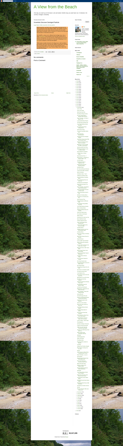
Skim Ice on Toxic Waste (81, 302)
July (78, 398)
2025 (77, 82)
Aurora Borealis (80, 294)
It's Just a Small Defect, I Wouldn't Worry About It (82, 116)
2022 (77, 87)
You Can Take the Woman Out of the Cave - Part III (83, 246)
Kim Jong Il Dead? (80, 265)
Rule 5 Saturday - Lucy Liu (82, 354)
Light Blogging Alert (81, 336)
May (78, 402)
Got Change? (79, 356)
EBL (77, 60)
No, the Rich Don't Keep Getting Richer (81, 127)
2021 (77, 89)
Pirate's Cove (79, 72)
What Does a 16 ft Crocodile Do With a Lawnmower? (82, 145)
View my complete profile (80, 36)
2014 (77, 100)
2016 (77, 97)
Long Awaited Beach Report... (83, 120)
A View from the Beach (55, 6)
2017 (77, 96)
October (79, 393)
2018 (77, 94)
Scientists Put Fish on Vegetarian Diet (81, 162)
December (79, 107)
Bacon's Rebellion (80, 56)
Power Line (79, 74)
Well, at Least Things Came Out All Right (82, 251)
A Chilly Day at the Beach (82, 287)
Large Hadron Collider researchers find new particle (44, 25)
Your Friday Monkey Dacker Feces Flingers (82, 373)
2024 (77, 84)
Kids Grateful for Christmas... (82, 151)
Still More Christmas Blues (82, 195)
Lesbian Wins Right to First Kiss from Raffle (82, 225)
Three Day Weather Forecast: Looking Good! (82, 190)
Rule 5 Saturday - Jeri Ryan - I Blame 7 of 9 (83, 119)
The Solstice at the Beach (82, 214)
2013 (77, 102)
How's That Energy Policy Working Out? (82, 223)
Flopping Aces (79, 62)
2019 (77, 92)
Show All (88, 76)
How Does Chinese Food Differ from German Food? (83, 140)
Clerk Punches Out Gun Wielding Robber (81, 165)
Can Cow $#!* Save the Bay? (82, 240)
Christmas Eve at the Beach (82, 182)
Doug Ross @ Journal (81, 58)
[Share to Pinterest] (54, 52)
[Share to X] (51, 52)
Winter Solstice (80, 215)
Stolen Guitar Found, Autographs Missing (81, 333)
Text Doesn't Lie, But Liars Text (83, 217)
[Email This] (48, 52)
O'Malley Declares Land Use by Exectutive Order (82, 230)
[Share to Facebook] (52, 52)
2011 (77, 105)
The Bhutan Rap (80, 340)
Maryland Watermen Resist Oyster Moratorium (82, 368)
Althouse (78, 54)
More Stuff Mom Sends (81, 218)
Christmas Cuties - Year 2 (82, 173)
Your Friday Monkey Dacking (82, 206)
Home (52, 93)
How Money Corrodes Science (83, 385)
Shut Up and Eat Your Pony (82, 147)
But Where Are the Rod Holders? (81, 280)
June (78, 400)
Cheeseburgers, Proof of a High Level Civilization (82, 318)
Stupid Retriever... (80, 238)
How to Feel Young (80, 129)
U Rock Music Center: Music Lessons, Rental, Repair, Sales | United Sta (82, 42)
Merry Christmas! (80, 172)
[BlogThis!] (50, 52)
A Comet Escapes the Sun (82, 295)
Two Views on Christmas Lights (83, 269)
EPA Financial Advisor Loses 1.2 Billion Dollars (82, 149)
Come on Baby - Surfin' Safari (83, 320)
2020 (77, 91)
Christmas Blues (80, 227)
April (78, 403)
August (78, 396)
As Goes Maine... (80, 160)
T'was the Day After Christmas (83, 170)
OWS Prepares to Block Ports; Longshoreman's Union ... (83, 353)
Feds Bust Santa (80, 167)
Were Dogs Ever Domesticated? (80, 134)
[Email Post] (46, 51)
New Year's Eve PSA (81, 112)
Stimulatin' (79, 370)
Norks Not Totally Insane (82, 212)
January (79, 408)
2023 (77, 86)
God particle (42, 36)
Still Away (79, 335)
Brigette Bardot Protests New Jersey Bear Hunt (82, 359)
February (79, 406)
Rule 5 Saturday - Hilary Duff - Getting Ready (83, 292)
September (79, 395)
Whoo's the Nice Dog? (81, 363)
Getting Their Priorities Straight (83, 346)
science (38, 53)
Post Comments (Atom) (43, 95)
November (79, 392)
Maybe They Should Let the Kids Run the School (82, 375)
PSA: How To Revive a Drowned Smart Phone (82, 361)
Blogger (66, 436)
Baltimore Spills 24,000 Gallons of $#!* (81, 366)
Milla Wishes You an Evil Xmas (83, 277)
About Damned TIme (81, 199)
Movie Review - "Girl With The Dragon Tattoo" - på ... (83, 158)
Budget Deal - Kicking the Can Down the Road (83, 289)
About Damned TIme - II (81, 155)
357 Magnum (79, 52)
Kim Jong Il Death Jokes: (82, 261)
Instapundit (79, 70)
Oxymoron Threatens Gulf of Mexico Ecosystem (82, 142)
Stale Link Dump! (80, 338)
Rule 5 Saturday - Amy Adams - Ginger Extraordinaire (83, 187)
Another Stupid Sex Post (82, 220)
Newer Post (36, 93)
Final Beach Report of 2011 (82, 113)
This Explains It (80, 322)
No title (78, 387)
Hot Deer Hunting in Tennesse (83, 323)
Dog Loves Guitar (80, 110)
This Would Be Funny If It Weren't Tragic (82, 285)
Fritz (84, 26)
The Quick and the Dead (82, 271)
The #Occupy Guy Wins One (82, 122)
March (78, 405)
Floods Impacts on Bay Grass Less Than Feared (82, 316)
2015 (77, 99)
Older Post (68, 93)
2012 (77, 104)
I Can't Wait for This (81, 273)
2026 (77, 81)
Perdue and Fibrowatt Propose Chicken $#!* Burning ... (83, 298)
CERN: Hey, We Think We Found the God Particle (82, 328)
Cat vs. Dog (79, 108)
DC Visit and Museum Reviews (83, 168)
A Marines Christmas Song (82, 175)
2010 (77, 410)
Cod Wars (79, 344)
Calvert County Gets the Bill (82, 325)
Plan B (78, 350)
